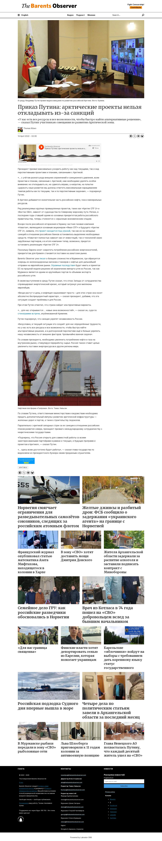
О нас (21, 782)
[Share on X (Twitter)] (134, 136)
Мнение (91, 15)
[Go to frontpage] (50, 6)
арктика (23, 468)
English (24, 15)
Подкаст (80, 15)
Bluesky (113, 799)
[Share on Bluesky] (142, 136)
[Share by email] (138, 136)
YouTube (113, 818)
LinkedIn (113, 815)
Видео (70, 15)
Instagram (113, 808)
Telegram (113, 812)
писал (43, 258)
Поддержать (23, 803)
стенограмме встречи (29, 313)
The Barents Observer (24, 165)
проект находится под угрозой (54, 231)
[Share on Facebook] (131, 136)
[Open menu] (19, 15)
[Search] (143, 15)
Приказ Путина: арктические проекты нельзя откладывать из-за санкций (51, 165)
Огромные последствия (63, 265)
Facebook (113, 805)
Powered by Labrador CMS (81, 837)
